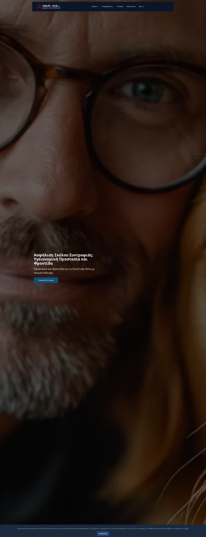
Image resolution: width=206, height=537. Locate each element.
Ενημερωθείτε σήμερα (46, 280)
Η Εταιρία (120, 6)
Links (140, 6)
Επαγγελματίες (107, 6)
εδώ (186, 528)
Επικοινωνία (131, 6)
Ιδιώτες (94, 6)
